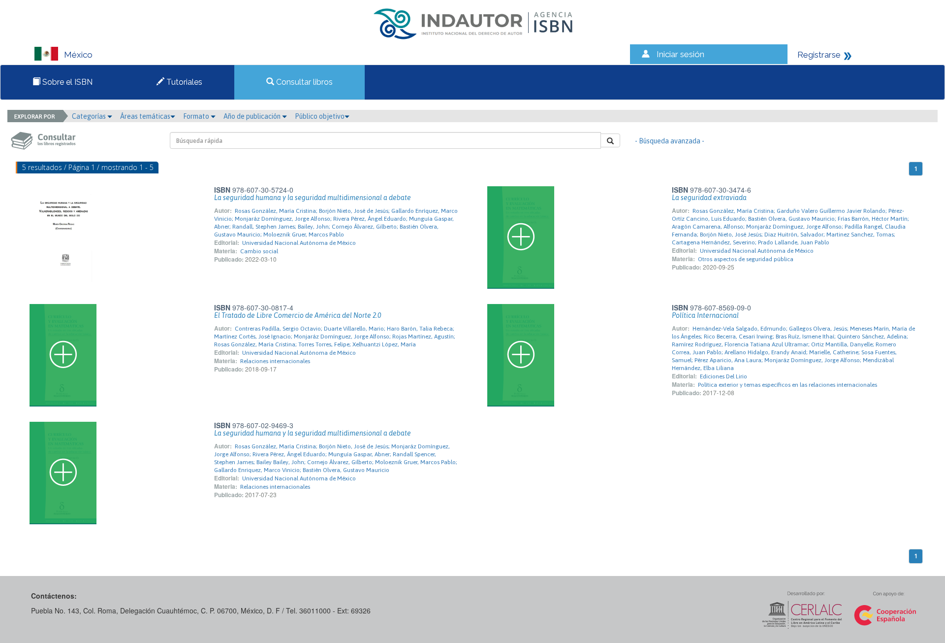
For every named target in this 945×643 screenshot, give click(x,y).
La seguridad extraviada (709, 198)
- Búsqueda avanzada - (669, 141)
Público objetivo (320, 116)
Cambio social (259, 251)
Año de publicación (252, 116)
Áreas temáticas (145, 116)
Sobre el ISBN (66, 82)
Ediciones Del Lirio (723, 376)
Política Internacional (705, 315)
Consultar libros (303, 82)
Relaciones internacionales (275, 361)
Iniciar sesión (680, 54)
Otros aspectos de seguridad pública (745, 259)
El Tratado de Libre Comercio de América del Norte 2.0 (297, 315)
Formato (197, 116)
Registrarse (819, 55)
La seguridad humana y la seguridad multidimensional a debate (312, 198)
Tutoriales (183, 82)
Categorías (89, 116)
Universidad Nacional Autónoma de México (299, 242)
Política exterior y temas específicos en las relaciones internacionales (787, 384)
